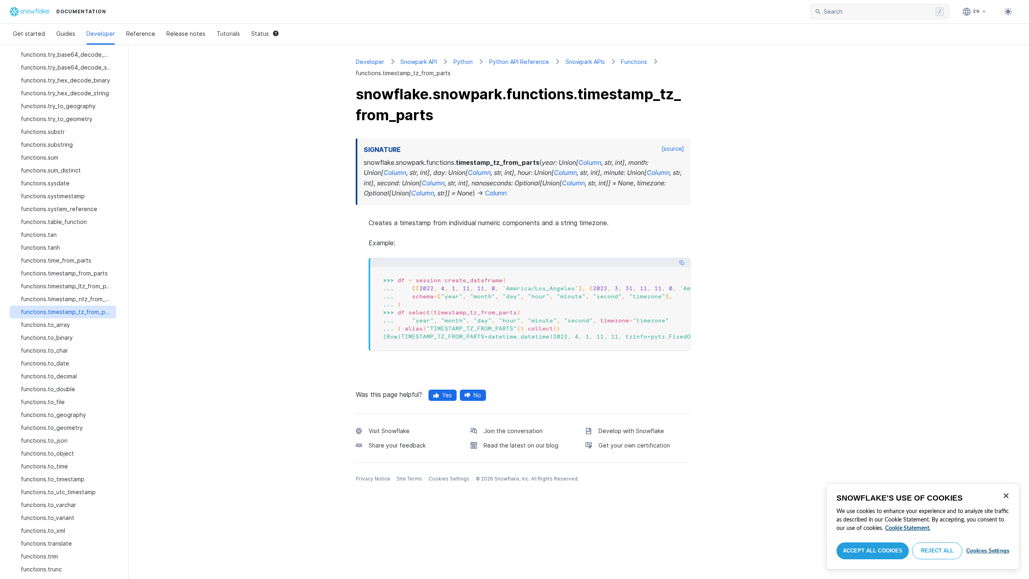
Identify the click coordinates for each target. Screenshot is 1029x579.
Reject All (937, 551)
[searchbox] (878, 11)
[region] (922, 526)
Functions (634, 61)
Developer (100, 33)
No (477, 395)
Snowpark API (418, 61)
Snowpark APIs (585, 61)
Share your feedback (397, 445)
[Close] (1006, 496)
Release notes (185, 33)
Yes (447, 395)
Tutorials (228, 33)
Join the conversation (513, 430)
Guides (65, 33)
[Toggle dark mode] (1008, 12)
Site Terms (409, 479)
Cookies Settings (987, 551)
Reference (140, 33)
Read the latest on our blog (521, 445)
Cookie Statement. (908, 528)
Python (463, 61)
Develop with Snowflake (631, 430)
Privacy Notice (373, 479)
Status (260, 33)
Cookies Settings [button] (448, 479)
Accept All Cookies (872, 551)
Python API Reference (519, 61)
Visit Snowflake (389, 430)
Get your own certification (634, 445)
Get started (29, 33)
